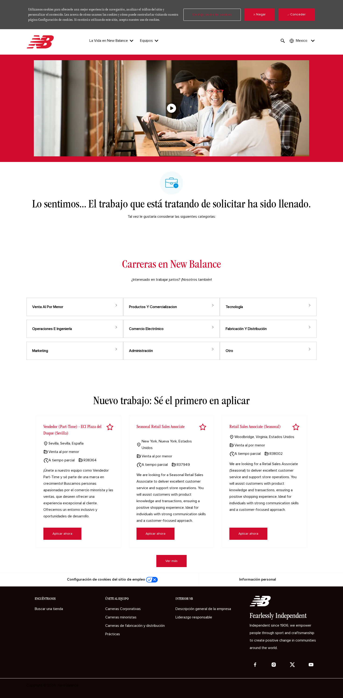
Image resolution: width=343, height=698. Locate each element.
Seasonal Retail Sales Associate (160, 426)
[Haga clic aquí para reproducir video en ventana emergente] (171, 108)
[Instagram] (273, 664)
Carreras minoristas (120, 617)
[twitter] (292, 664)
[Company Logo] (41, 42)
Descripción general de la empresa (203, 609)
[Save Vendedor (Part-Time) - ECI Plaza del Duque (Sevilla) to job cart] (110, 427)
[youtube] (311, 664)
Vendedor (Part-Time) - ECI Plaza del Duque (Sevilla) (72, 430)
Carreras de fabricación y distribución (135, 626)
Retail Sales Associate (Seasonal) (255, 426)
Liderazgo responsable (193, 617)
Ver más (171, 561)
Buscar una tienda (49, 609)
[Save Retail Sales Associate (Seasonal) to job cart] (296, 427)
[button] (212, 15)
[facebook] (255, 664)
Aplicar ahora (62, 533)
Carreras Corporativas (123, 609)
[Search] (283, 41)
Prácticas (112, 634)
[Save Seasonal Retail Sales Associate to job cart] (202, 427)
